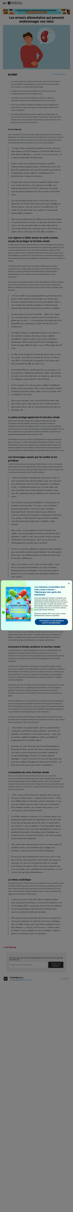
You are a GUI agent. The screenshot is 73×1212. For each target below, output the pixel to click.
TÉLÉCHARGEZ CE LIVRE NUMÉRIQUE (51, 622)
